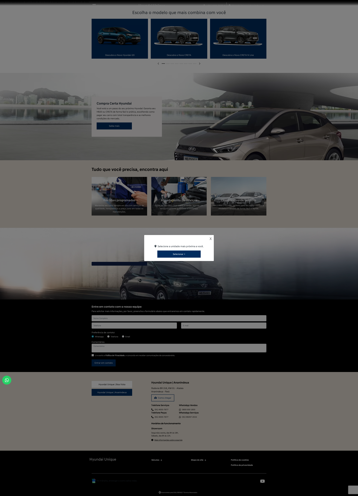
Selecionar (178, 254)
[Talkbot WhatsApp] (6, 380)
